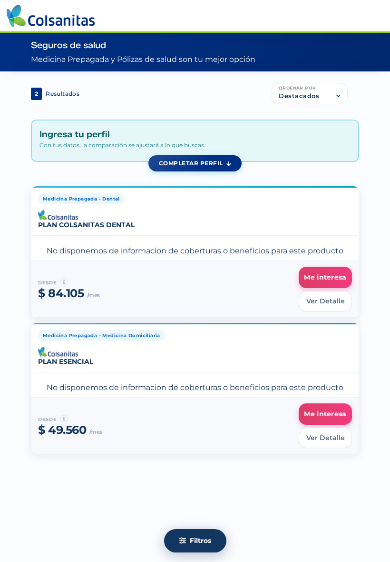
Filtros (199, 540)
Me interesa (325, 277)
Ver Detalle (325, 301)
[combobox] (310, 95)
